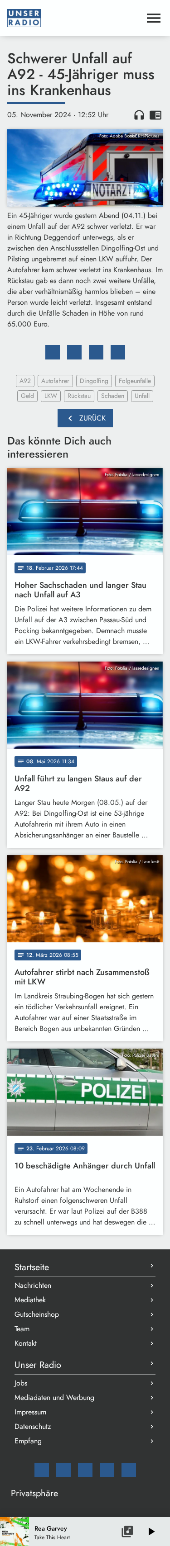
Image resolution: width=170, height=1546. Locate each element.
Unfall (142, 395)
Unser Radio (38, 1364)
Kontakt (26, 1343)
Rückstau (79, 395)
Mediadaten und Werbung (54, 1397)
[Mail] (41, 1470)
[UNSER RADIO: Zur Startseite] (74, 18)
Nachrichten (33, 1285)
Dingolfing (94, 380)
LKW (50, 395)
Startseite (32, 1267)
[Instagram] (85, 1470)
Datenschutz (33, 1426)
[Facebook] (63, 1470)
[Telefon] (107, 1470)
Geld (27, 395)
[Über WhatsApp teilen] (96, 352)
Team (22, 1329)
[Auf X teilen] (74, 352)
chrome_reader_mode (155, 115)
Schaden (112, 395)
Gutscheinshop (37, 1314)
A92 (25, 380)
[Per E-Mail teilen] (118, 352)
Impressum (30, 1412)
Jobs (21, 1383)
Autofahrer (55, 380)
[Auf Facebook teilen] (52, 352)
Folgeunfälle (135, 380)
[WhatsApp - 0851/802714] (128, 1470)
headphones (139, 115)
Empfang (28, 1441)
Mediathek (30, 1300)
